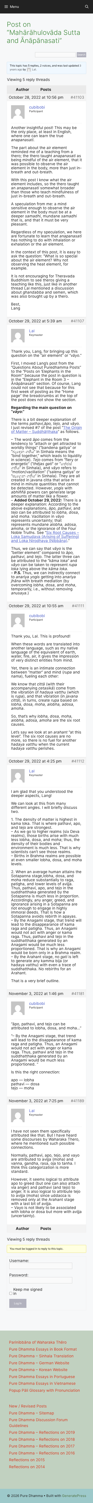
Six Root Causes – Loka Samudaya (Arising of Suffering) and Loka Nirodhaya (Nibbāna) (45, 536)
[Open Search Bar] (87, 6)
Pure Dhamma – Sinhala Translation (41, 1356)
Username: (19, 1261)
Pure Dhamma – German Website (39, 1363)
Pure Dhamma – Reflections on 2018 (42, 1439)
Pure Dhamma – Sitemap (31, 1413)
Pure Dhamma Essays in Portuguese (42, 1376)
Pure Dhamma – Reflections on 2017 (42, 1446)
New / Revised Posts (28, 1406)
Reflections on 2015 (27, 1460)
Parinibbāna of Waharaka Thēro (38, 1342)
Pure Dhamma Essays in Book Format (43, 1349)
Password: (18, 1275)
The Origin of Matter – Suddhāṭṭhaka (46, 429)
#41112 (78, 761)
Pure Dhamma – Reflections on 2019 (42, 1432)
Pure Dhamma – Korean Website (38, 1369)
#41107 (77, 321)
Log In (18, 1303)
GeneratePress (74, 1496)
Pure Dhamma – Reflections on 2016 (42, 1453)
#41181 (78, 994)
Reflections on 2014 (27, 1467)
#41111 (78, 606)
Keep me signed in (27, 1291)
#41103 (77, 97)
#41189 (77, 1101)
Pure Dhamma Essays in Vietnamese (42, 1383)
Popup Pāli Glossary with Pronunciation (44, 1390)
